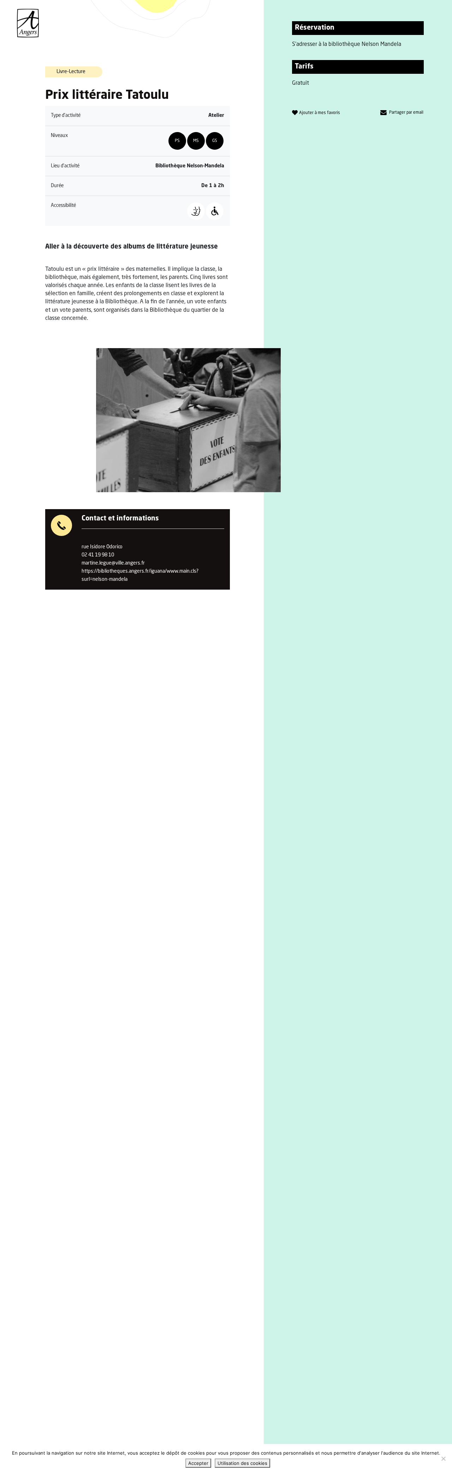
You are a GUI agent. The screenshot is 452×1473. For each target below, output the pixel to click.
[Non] (443, 1458)
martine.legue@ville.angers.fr (113, 563)
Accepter (198, 1463)
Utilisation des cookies (242, 1463)
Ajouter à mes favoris (319, 113)
